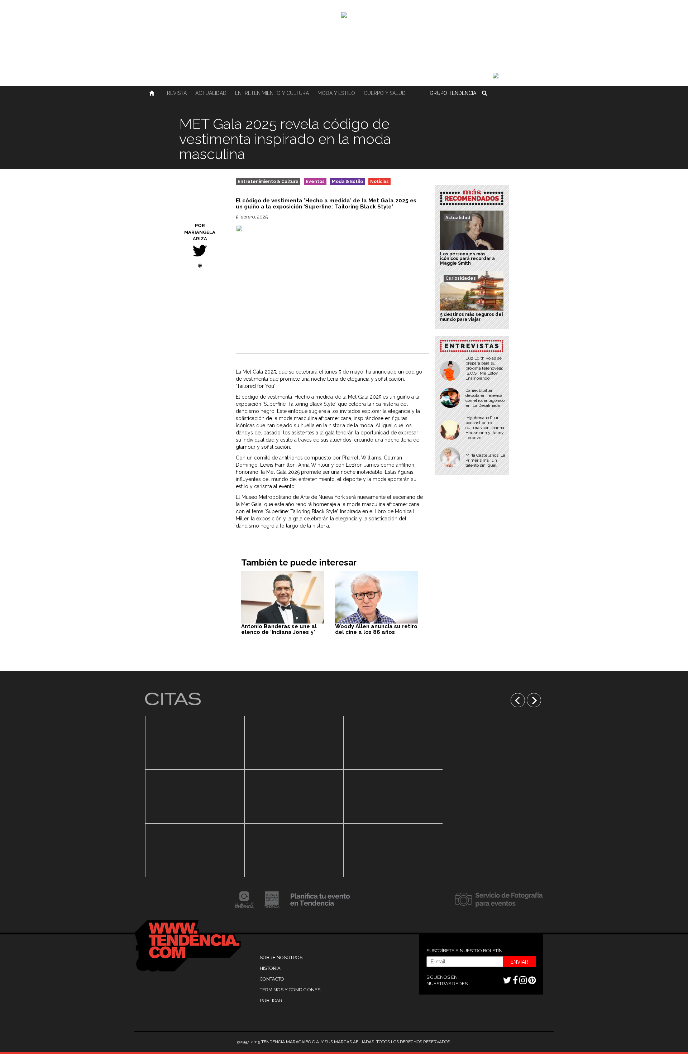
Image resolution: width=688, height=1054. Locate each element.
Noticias (379, 181)
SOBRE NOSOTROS (281, 957)
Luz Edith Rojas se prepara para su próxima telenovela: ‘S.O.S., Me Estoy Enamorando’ (484, 368)
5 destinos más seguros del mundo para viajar (471, 317)
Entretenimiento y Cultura (272, 93)
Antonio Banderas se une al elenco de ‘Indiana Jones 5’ (279, 629)
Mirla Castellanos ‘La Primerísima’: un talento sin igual (485, 460)
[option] (194, 796)
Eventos (315, 181)
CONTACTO (272, 979)
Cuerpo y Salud (385, 93)
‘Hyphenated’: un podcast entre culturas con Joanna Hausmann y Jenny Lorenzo (484, 427)
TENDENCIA (453, 93)
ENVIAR (519, 962)
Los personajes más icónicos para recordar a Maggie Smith (467, 258)
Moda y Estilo (336, 93)
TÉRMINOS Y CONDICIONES (290, 989)
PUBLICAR (271, 1000)
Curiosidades (460, 278)
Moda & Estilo (347, 181)
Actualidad (210, 93)
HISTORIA (270, 968)
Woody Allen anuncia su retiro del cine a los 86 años (376, 629)
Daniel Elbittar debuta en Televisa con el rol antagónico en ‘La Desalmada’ (485, 398)
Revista (177, 93)
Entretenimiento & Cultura (268, 181)
